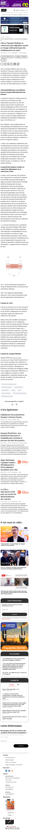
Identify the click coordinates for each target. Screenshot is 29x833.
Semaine (12, 684)
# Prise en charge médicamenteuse (9, 384)
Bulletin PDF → (12, 812)
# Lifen (19, 390)
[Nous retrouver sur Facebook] (9, 771)
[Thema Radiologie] (14, 827)
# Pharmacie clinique (6, 393)
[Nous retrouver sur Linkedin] (6, 771)
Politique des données (6, 619)
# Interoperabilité (5, 390)
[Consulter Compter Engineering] (14, 3)
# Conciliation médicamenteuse (19, 393)
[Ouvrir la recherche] (15, 10)
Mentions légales (9, 760)
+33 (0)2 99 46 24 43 (10, 782)
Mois (18, 684)
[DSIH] (14, 822)
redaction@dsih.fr (9, 794)
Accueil (2, 37)
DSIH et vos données (10, 762)
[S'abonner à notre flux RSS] (12, 771)
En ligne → (11, 815)
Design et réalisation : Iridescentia (13, 764)
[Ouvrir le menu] (26, 10)
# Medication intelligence (7, 387)
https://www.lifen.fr (10, 307)
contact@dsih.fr (9, 789)
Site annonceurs (9, 787)
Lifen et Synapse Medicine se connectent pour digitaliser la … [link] (14, 39)
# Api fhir (13, 390)
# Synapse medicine (19, 387)
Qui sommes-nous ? (10, 757)
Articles (7, 37)
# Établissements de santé (7, 396)
